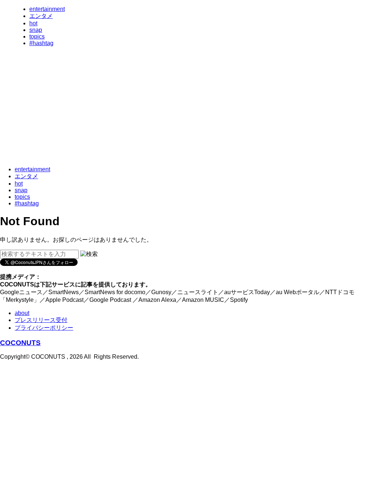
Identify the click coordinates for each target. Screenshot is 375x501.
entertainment (47, 9)
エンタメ (41, 16)
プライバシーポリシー (44, 328)
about (22, 313)
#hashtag (41, 43)
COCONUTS (20, 343)
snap (35, 30)
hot (33, 23)
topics (37, 36)
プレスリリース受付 (41, 320)
